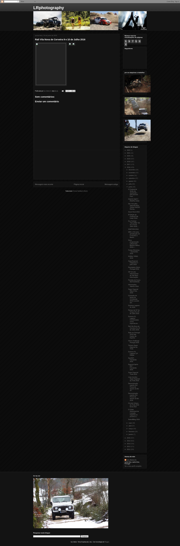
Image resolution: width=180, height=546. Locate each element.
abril (130, 426)
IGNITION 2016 (133, 229)
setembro (132, 178)
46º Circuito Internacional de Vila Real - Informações (133, 274)
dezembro (132, 170)
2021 (129, 153)
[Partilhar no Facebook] (72, 91)
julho (130, 184)
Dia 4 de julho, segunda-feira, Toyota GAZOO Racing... (134, 206)
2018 (129, 161)
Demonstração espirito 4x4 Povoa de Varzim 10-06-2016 (133, 396)
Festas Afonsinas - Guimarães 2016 (133, 251)
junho (131, 187)
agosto (131, 181)
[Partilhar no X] (70, 91)
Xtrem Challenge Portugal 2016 (133, 341)
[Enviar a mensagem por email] (66, 91)
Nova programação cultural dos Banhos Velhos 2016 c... (134, 243)
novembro (132, 172)
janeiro (131, 434)
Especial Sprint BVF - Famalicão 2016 (133, 367)
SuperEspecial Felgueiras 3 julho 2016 (133, 262)
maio (130, 423)
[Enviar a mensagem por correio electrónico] (62, 91)
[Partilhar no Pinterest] (74, 91)
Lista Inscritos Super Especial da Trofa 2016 (134, 378)
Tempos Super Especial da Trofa (133, 347)
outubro (131, 175)
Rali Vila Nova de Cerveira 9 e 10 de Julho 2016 (134, 328)
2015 (129, 438)
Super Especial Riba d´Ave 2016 (133, 291)
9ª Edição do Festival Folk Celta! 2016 (133, 216)
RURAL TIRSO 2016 (133, 257)
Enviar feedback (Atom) (80, 191)
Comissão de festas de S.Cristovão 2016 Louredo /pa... (133, 299)
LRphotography (48, 7)
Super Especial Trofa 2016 (133, 373)
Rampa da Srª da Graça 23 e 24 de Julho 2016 (134, 311)
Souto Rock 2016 (134, 212)
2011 (128, 449)
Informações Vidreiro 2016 (133, 285)
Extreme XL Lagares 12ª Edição (133, 353)
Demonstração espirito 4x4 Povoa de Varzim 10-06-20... (133, 387)
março (131, 428)
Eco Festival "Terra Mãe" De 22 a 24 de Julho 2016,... (134, 223)
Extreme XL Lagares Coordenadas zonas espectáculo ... (133, 320)
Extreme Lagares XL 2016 (134, 306)
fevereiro (132, 431)
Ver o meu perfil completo (133, 466)
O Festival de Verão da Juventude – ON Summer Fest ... (133, 192)
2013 (129, 443)
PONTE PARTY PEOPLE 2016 (133, 200)
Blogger (106, 542)
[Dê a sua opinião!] (68, 91)
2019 (129, 159)
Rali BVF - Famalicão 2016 (132, 359)
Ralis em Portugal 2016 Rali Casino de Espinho (134, 335)
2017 (129, 164)
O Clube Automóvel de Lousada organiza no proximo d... (133, 413)
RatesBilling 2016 (134, 419)
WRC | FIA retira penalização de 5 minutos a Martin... (134, 234)
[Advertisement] (76, 165)
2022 (129, 150)
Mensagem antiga (111, 184)
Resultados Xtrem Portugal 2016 (134, 268)
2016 (129, 167)
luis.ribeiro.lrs (131, 460)
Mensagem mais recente (44, 184)
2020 (129, 156)
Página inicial (79, 184)
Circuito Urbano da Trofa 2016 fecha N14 (133, 405)
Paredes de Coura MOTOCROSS (134, 281)
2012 (129, 446)
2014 (129, 441)
